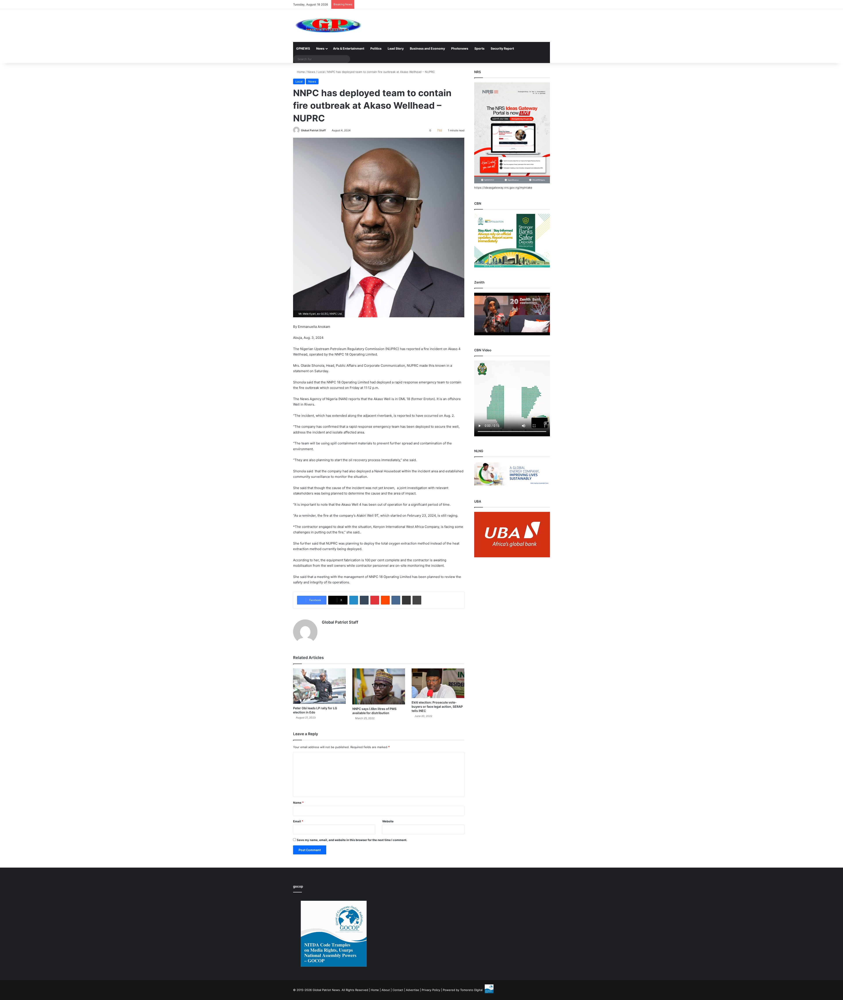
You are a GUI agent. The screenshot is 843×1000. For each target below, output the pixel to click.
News (320, 48)
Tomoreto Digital (471, 990)
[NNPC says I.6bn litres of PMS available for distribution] (378, 686)
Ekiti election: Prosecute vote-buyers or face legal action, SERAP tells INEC (437, 706)
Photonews (459, 48)
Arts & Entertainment (348, 48)
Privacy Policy (431, 990)
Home (300, 72)
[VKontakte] (395, 600)
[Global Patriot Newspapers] (327, 25)
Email (298, 821)
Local (321, 72)
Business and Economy (427, 48)
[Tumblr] (364, 600)
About (386, 990)
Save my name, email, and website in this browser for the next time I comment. (352, 840)
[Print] (416, 600)
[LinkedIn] (353, 600)
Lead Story (396, 48)
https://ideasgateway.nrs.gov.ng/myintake (503, 187)
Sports (479, 48)
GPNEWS (303, 48)
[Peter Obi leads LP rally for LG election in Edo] (319, 686)
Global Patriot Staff (313, 130)
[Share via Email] (406, 600)
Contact (398, 990)
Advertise (412, 990)
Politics (376, 48)
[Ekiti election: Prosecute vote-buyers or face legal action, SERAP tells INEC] (438, 683)
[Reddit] (385, 600)
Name (298, 802)
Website (388, 821)
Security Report (502, 48)
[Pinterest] (374, 600)
